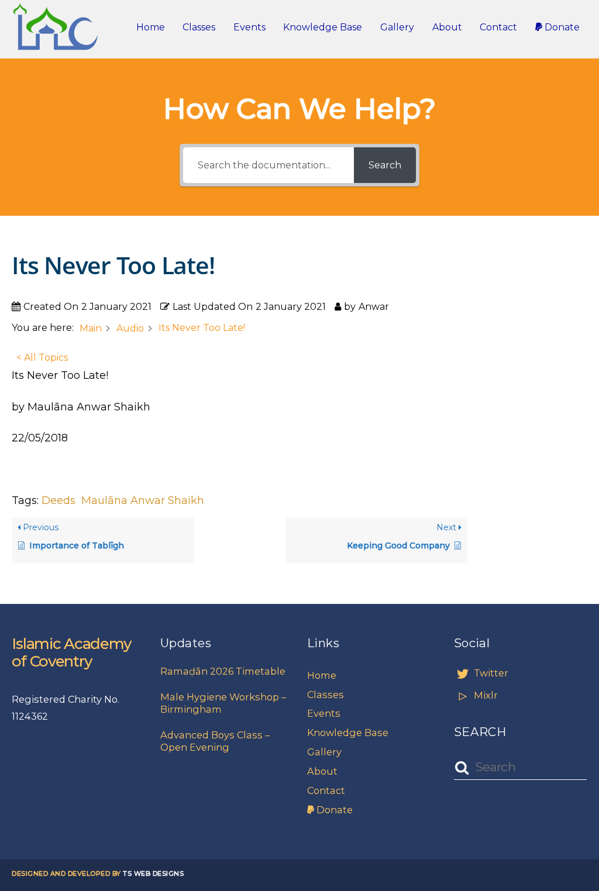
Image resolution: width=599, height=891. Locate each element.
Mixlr (484, 695)
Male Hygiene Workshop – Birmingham (223, 703)
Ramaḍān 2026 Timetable (222, 671)
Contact (498, 27)
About (447, 27)
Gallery (397, 27)
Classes (199, 27)
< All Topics (42, 357)
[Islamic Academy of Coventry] (55, 43)
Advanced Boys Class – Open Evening (215, 741)
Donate (561, 27)
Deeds (58, 500)
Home (150, 27)
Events (249, 27)
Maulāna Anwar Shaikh (142, 500)
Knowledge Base (322, 27)
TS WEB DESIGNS (153, 873)
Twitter (489, 673)
